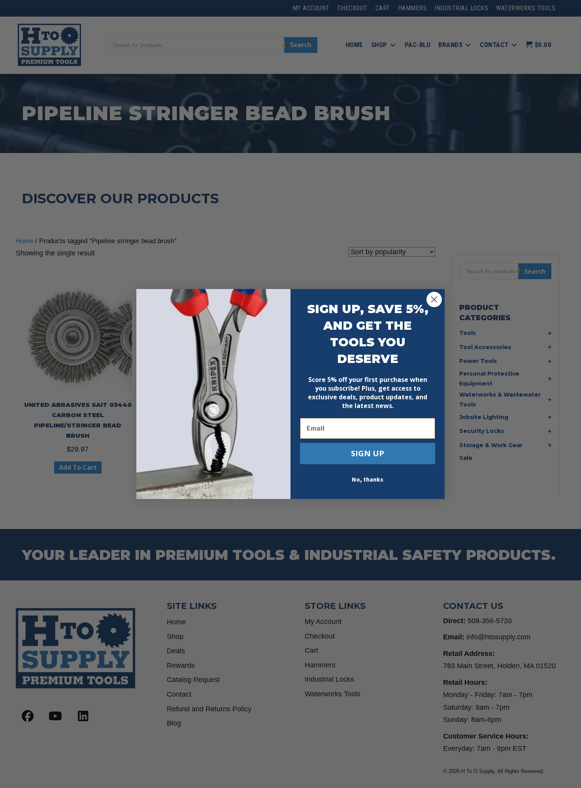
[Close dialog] (434, 299)
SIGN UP (367, 453)
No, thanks (367, 479)
